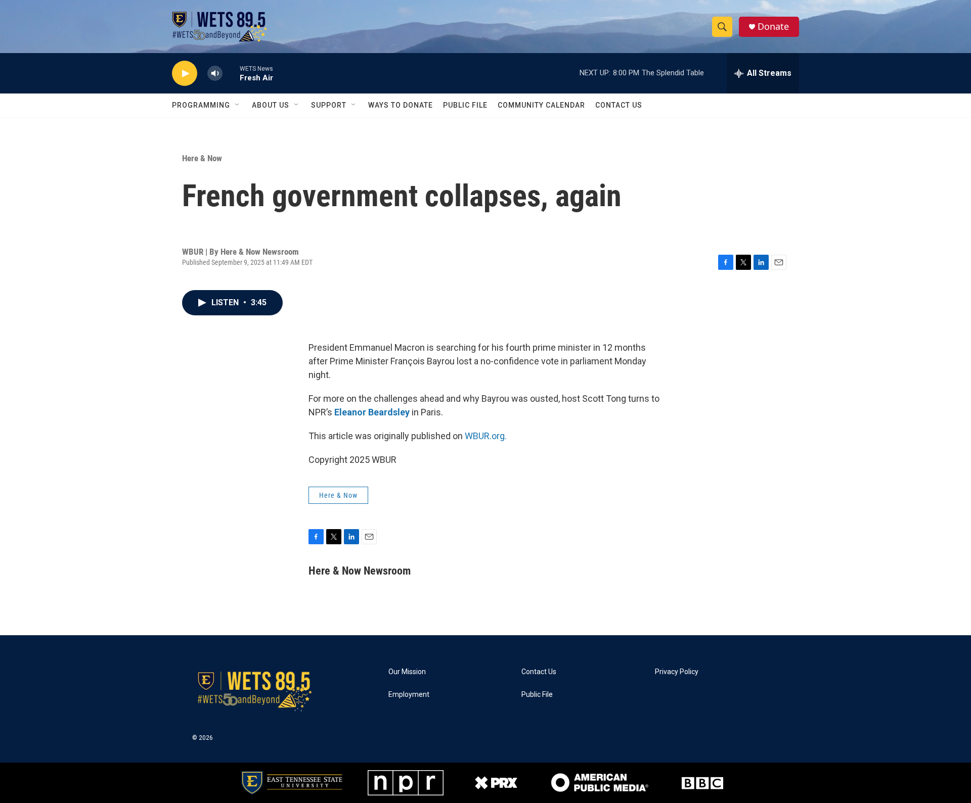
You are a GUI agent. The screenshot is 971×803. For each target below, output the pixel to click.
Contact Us (618, 105)
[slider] (231, 73)
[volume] (215, 73)
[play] (184, 73)
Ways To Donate (400, 105)
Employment (408, 694)
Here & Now (202, 158)
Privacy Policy (676, 672)
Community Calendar (541, 105)
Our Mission (407, 672)
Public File (465, 105)
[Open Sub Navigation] (238, 105)
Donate (773, 26)
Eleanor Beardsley (372, 412)
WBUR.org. (486, 436)
